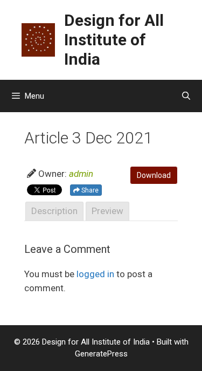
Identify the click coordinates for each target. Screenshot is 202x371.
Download (154, 175)
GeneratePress (101, 354)
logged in (95, 274)
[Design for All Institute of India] (38, 38)
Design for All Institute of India (114, 39)
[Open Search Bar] (186, 96)
